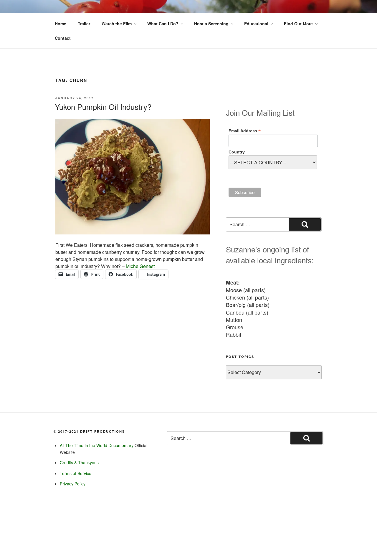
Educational (256, 24)
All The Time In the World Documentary (96, 445)
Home (60, 24)
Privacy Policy (72, 484)
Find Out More (298, 24)
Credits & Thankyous (79, 462)
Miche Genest (140, 266)
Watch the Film (117, 24)
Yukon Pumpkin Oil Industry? (103, 106)
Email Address (245, 131)
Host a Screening (211, 24)
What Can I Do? (162, 24)
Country (237, 152)
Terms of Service (75, 473)
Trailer (84, 24)
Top (363, 520)
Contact (63, 38)
